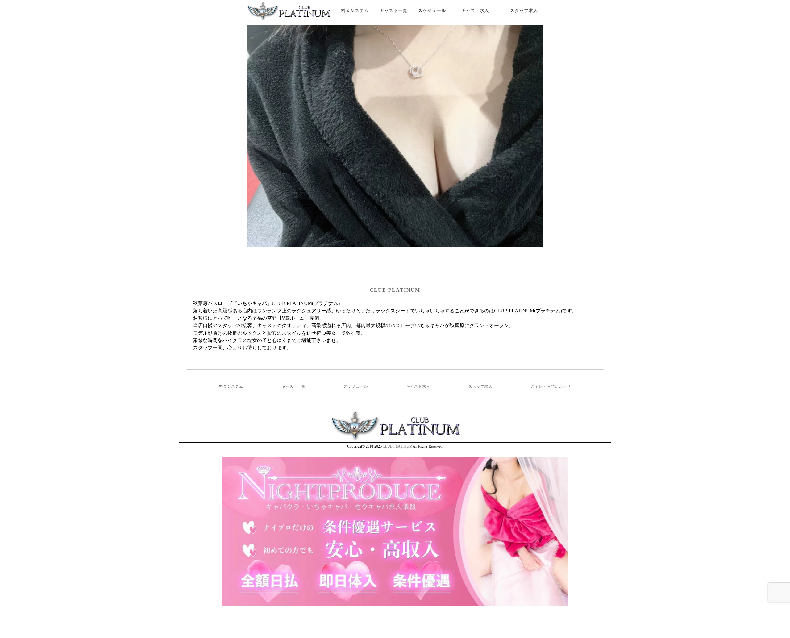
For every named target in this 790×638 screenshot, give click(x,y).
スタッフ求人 (529, 10)
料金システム (355, 10)
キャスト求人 (479, 10)
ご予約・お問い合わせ (551, 386)
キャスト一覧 (393, 10)
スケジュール (432, 10)
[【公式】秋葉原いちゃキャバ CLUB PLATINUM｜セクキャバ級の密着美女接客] (288, 13)
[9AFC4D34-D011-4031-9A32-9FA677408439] (395, 136)
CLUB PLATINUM (398, 446)
